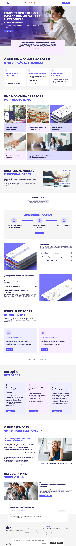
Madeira (55, 534)
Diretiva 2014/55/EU (29, 452)
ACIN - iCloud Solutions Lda (17, 530)
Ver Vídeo (39, 233)
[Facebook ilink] (7, 544)
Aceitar (59, 542)
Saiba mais (8, 31)
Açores (59, 534)
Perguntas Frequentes (33, 359)
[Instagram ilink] (10, 544)
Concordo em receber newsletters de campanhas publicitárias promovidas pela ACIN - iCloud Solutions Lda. (26, 517)
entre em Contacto (44, 359)
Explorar (8, 349)
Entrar (65, 2)
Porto (48, 534)
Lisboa (51, 534)
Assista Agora (45, 495)
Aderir (56, 3)
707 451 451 (49, 530)
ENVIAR (62, 510)
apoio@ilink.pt (50, 532)
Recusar (53, 542)
